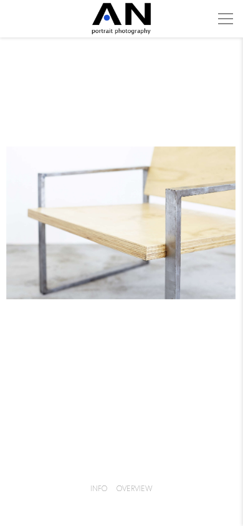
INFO (98, 488)
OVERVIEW (135, 488)
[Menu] (225, 18)
